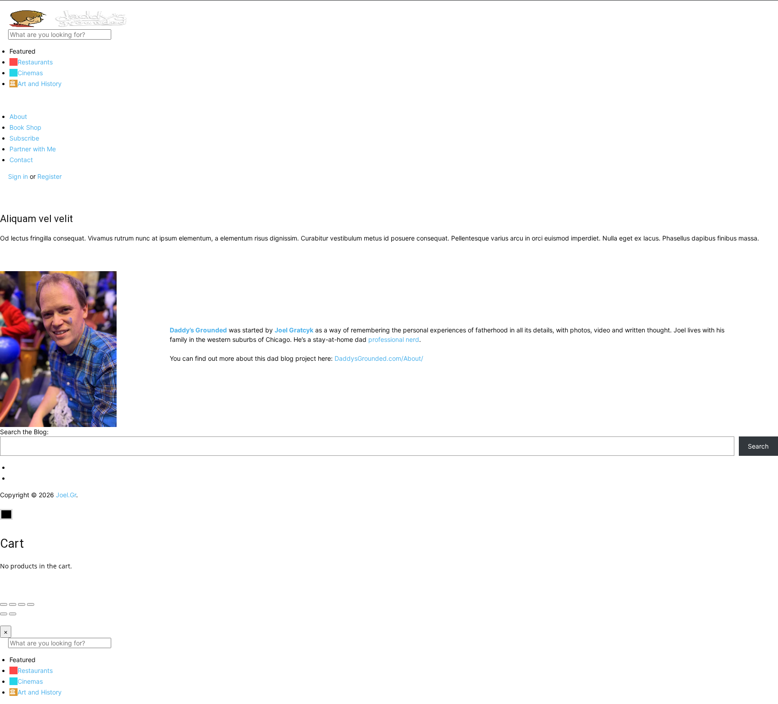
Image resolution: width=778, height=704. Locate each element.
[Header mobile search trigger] (3, 195)
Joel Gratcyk (294, 330)
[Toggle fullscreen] (21, 604)
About (18, 116)
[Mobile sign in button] (3, 186)
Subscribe (24, 138)
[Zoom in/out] (30, 604)
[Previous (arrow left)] (3, 614)
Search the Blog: (24, 432)
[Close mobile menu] (3, 100)
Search (758, 446)
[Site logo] (67, 24)
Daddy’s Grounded (198, 330)
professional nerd (393, 339)
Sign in (19, 176)
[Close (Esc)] (3, 604)
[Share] (12, 604)
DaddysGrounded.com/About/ (379, 358)
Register (49, 176)
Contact (21, 160)
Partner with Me (32, 149)
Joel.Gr (66, 495)
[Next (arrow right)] (12, 614)
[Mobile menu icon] (389, 5)
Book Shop (25, 127)
